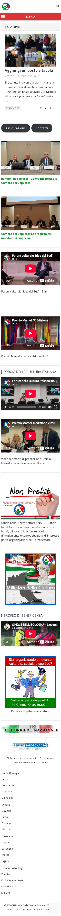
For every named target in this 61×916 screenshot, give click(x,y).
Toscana (7, 791)
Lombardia (8, 785)
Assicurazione (16, 128)
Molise (5, 854)
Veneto (5, 874)
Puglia (5, 842)
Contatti (42, 128)
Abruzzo (7, 829)
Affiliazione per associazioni (21, 758)
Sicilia (5, 817)
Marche (5, 892)
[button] (30, 16)
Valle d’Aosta (8, 886)
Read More (12, 108)
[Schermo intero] (55, 407)
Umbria (6, 804)
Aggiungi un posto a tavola (29, 70)
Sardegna (7, 848)
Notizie (9, 76)
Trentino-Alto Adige (12, 868)
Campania (7, 797)
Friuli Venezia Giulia (12, 880)
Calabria (6, 810)
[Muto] (50, 407)
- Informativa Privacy (43, 909)
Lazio (5, 779)
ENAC (14, 905)
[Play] (5, 407)
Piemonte (7, 823)
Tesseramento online (25, 762)
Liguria (5, 861)
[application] (30, 393)
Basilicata (7, 836)
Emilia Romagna (11, 773)
